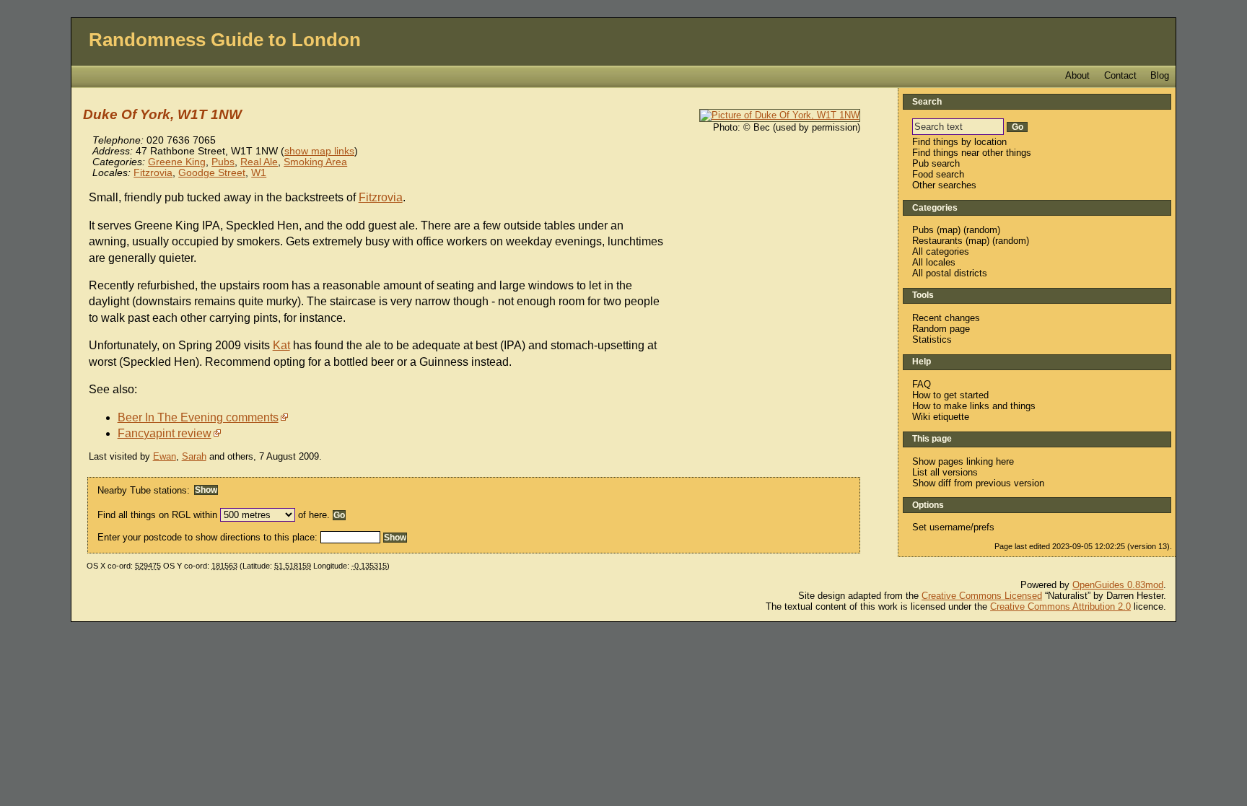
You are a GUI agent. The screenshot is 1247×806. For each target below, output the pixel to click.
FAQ (921, 384)
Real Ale (259, 162)
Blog (1159, 75)
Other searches (944, 185)
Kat (281, 345)
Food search (938, 174)
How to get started (950, 395)
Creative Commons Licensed (982, 595)
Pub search (936, 163)
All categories (940, 251)
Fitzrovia (153, 172)
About (1077, 75)
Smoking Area (315, 162)
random (981, 229)
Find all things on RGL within (157, 514)
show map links (319, 151)
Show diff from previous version (978, 483)
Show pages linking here (963, 461)
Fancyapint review (164, 433)
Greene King (177, 162)
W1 (258, 172)
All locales (933, 262)
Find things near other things (971, 152)
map (949, 229)
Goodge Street (211, 172)
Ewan (164, 456)
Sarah (194, 456)
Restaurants (937, 240)
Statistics (932, 339)
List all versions (945, 472)
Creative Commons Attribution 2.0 (1060, 606)
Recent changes (946, 317)
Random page (941, 328)
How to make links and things (974, 405)
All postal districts (949, 273)
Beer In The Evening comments (198, 417)
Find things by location (959, 141)
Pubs (223, 162)
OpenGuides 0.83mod (1117, 584)
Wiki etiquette (940, 416)
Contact (1120, 75)
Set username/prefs (953, 527)
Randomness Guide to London (225, 40)
